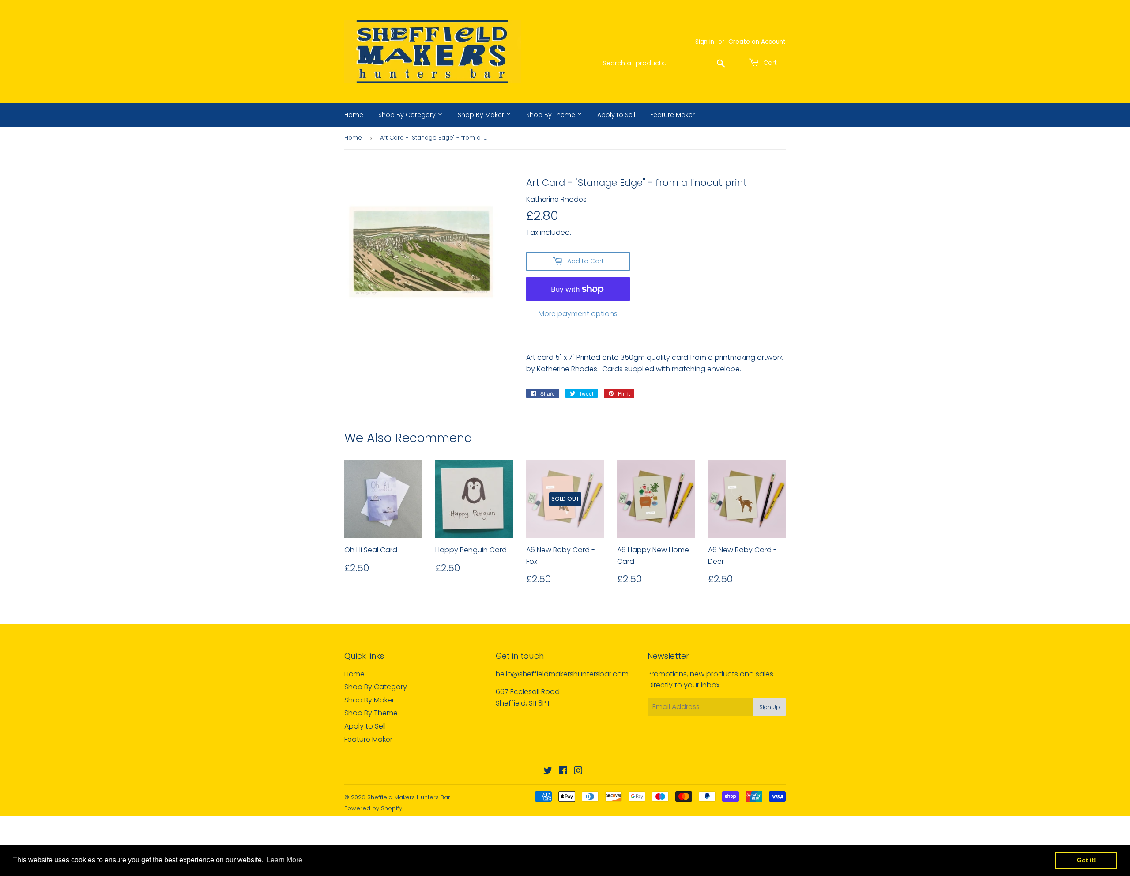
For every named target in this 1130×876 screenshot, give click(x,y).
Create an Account (757, 42)
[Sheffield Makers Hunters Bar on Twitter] (547, 771)
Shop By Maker (482, 114)
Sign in (704, 42)
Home (353, 114)
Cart (769, 62)
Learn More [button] (284, 860)
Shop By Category (407, 114)
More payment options (578, 314)
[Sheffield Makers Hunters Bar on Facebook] (563, 771)
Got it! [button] (1086, 860)
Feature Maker (672, 114)
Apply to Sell (616, 114)
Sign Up (769, 707)
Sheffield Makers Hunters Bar (408, 797)
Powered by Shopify (373, 808)
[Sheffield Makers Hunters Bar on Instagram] (578, 771)
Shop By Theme (551, 114)
